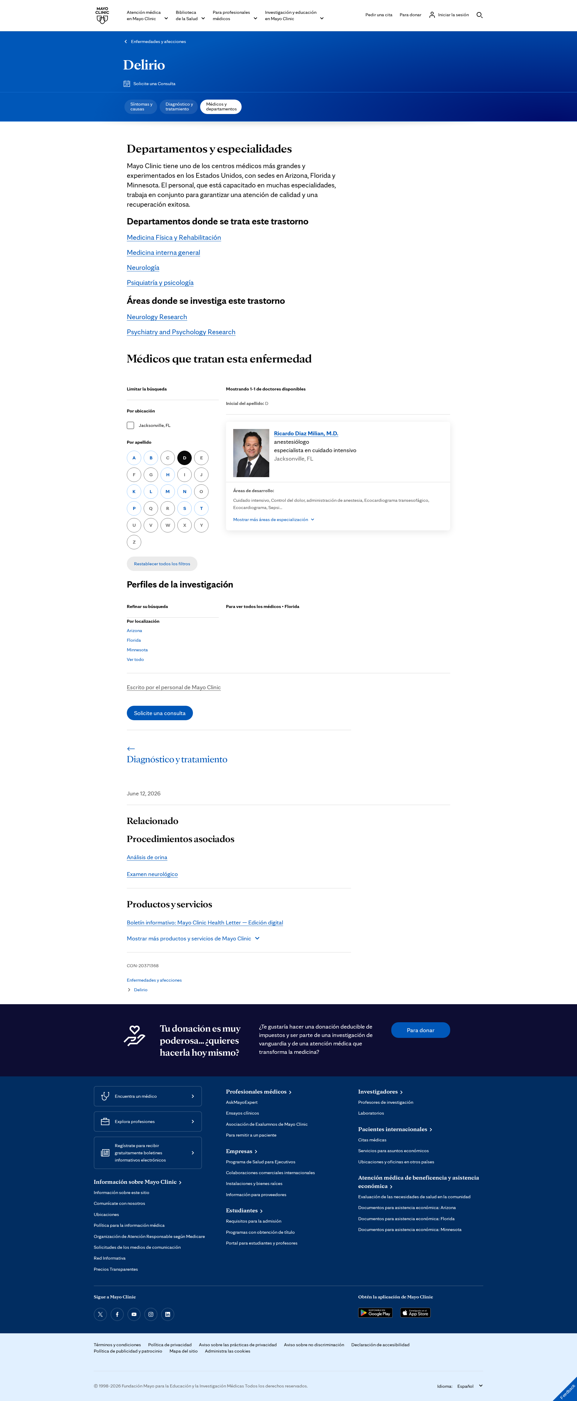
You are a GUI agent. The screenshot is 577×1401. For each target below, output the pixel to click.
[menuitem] (140, 106)
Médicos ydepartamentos (221, 106)
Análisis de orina (147, 857)
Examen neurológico (152, 874)
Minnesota (137, 650)
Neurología (143, 267)
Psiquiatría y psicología (160, 282)
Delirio (144, 64)
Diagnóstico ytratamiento (179, 106)
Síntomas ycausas (141, 106)
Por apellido (139, 442)
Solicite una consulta (160, 713)
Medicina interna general (163, 252)
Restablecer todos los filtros (162, 563)
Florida (134, 640)
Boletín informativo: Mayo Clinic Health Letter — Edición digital (205, 922)
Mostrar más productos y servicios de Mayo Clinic (189, 938)
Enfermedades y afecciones (158, 41)
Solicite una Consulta (154, 83)
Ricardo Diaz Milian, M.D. (306, 433)
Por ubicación (141, 411)
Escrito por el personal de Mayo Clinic (174, 687)
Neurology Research (157, 316)
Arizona (134, 630)
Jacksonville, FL (154, 425)
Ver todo (135, 659)
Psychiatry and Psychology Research (181, 331)
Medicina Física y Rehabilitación (174, 237)
